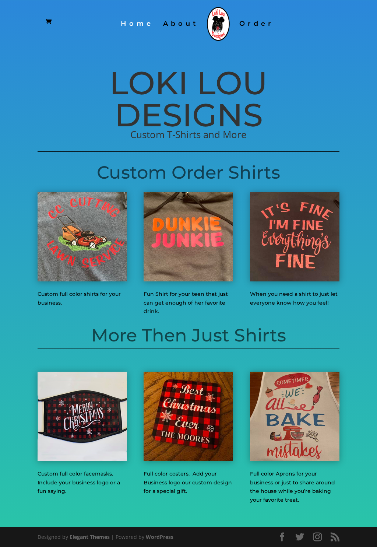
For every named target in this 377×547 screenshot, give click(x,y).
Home (137, 24)
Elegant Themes (90, 536)
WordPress (159, 536)
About (181, 24)
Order (256, 24)
